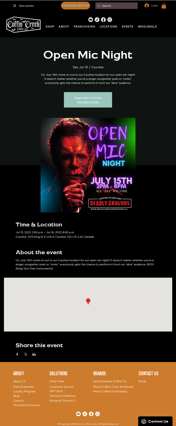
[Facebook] (103, 19)
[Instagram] (109, 19)
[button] (163, 5)
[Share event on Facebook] (17, 354)
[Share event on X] (25, 354)
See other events (88, 102)
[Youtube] (90, 19)
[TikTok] (97, 19)
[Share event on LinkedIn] (34, 354)
